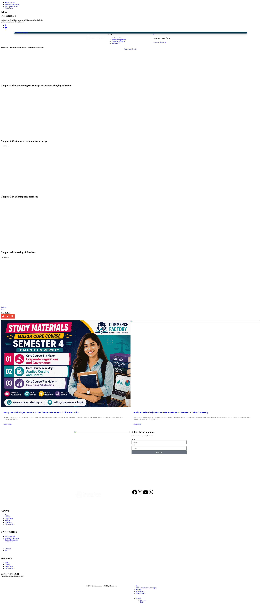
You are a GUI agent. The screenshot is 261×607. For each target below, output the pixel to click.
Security (138, 589)
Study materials (10, 2)
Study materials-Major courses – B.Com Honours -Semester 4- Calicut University (41, 412)
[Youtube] (145, 492)
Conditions (8, 522)
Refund (7, 520)
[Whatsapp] (151, 492)
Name (133, 439)
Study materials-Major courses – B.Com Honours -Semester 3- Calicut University (171, 412)
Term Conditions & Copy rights (146, 588)
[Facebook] (134, 492)
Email (133, 445)
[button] (3, 316)
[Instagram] (140, 492)
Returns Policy (141, 593)
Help (137, 586)
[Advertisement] (62, 39)
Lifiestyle (8, 549)
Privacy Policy (9, 524)
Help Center (9, 518)
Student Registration (11, 6)
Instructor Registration (12, 4)
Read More (8, 424)
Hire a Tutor (9, 8)
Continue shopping (159, 42)
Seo (6, 550)
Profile (7, 563)
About (7, 515)
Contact (7, 517)
